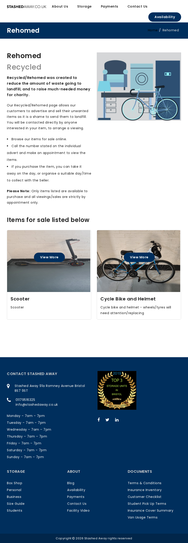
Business (14, 496)
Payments (75, 496)
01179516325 (25, 399)
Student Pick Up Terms (147, 503)
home (153, 30)
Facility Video (78, 510)
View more (49, 257)
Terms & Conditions (145, 483)
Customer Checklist (145, 496)
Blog (70, 483)
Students (14, 510)
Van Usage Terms (143, 517)
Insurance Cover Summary (151, 510)
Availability (165, 17)
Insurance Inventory (145, 490)
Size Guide (16, 503)
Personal (14, 490)
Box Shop (14, 483)
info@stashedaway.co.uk (37, 404)
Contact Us (76, 503)
